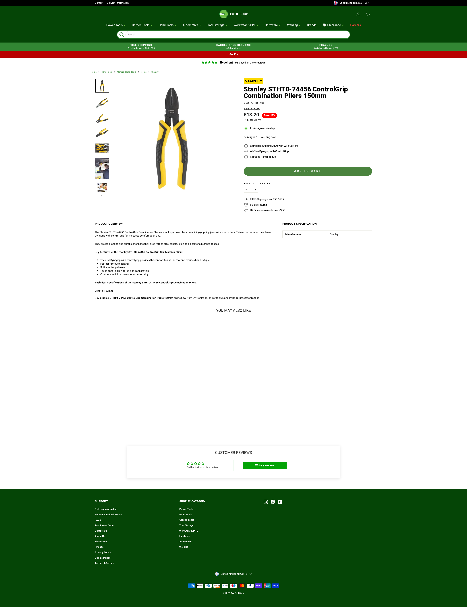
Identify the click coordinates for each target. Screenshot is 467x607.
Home (94, 72)
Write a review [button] (264, 465)
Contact (99, 3)
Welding (183, 547)
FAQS (98, 520)
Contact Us (101, 531)
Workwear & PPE (188, 531)
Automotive (185, 541)
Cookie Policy (102, 558)
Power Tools (186, 509)
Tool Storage (186, 525)
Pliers (143, 72)
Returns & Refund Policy (108, 514)
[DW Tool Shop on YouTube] (280, 502)
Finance (99, 547)
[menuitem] (116, 25)
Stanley (155, 72)
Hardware (184, 536)
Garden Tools (186, 520)
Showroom (101, 541)
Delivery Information (118, 3)
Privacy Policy (103, 552)
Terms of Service (104, 563)
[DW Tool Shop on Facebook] (273, 502)
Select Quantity (257, 183)
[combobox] (238, 34)
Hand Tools (106, 72)
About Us (100, 536)
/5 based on (242, 63)
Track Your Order (104, 525)
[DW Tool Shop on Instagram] (266, 502)
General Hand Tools (126, 72)
